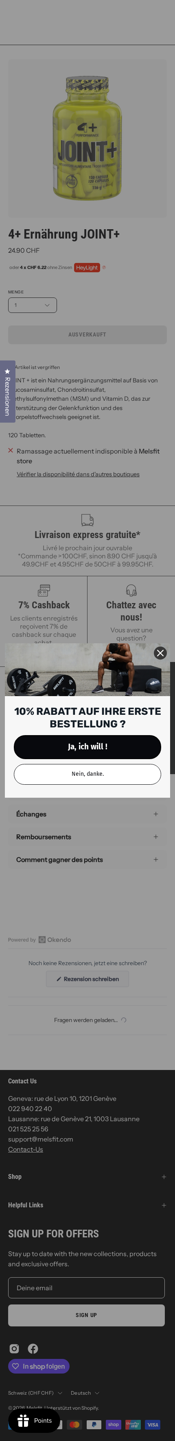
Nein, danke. (88, 773)
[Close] (160, 653)
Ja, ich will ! (87, 746)
